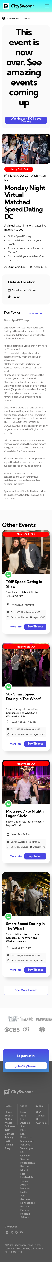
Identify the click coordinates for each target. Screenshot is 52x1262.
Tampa (24, 1180)
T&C (7, 1130)
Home (8, 1111)
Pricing (9, 1144)
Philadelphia (27, 1162)
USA (38, 1111)
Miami (24, 1170)
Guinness (10, 1126)
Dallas (23, 1191)
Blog (7, 1148)
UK (38, 1119)
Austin (24, 1184)
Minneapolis (27, 1202)
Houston (25, 1188)
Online (9, 1119)
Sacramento (27, 1140)
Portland (25, 1206)
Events (9, 1115)
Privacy (9, 1137)
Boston (24, 1166)
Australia (41, 1122)
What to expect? (36, 313)
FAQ (7, 1140)
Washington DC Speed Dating (26, 120)
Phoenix (25, 1213)
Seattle (24, 1159)
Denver (24, 1210)
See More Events (26, 990)
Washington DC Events (19, 18)
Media (8, 1122)
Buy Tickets (35, 626)
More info (16, 626)
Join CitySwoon (26, 1066)
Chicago (25, 1155)
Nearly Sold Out (19, 169)
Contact (9, 1133)
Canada (40, 1115)
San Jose (25, 1144)
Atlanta (24, 1217)
